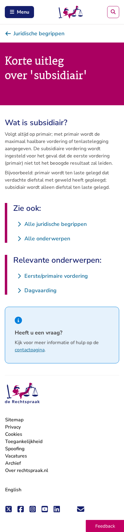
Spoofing (15, 448)
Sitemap (14, 419)
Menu (23, 12)
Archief (13, 463)
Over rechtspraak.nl (26, 470)
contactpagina (30, 350)
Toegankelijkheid (23, 441)
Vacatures (16, 456)
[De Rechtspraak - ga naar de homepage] (22, 393)
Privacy (13, 427)
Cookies (13, 434)
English (13, 489)
